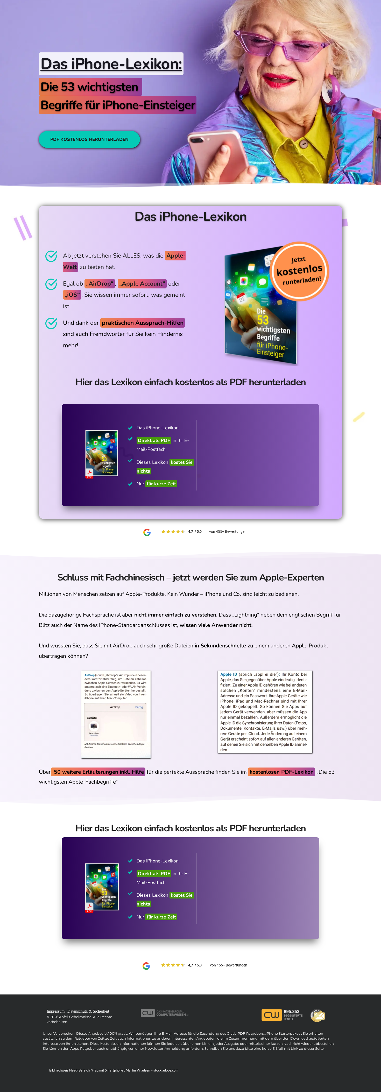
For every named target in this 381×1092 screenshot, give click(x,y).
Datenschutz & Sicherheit (88, 1011)
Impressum (56, 1011)
